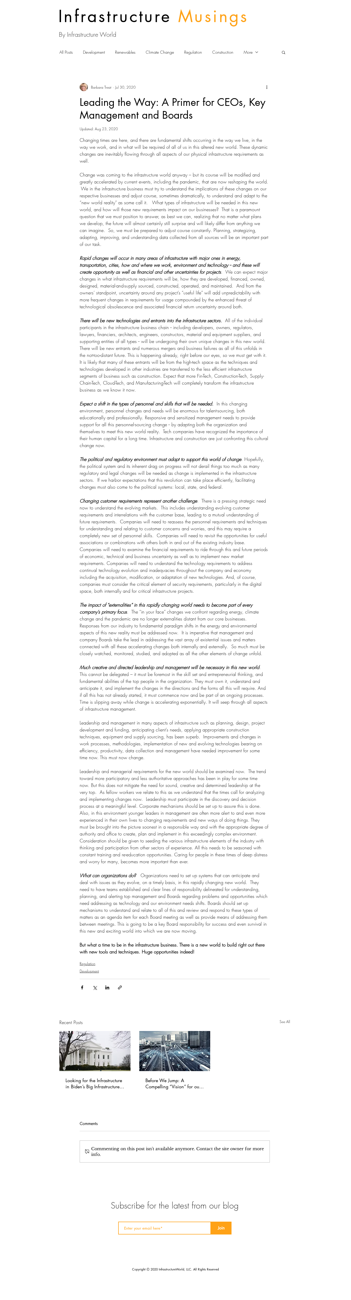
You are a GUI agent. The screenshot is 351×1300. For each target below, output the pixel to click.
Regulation (193, 52)
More (248, 52)
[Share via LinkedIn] (107, 987)
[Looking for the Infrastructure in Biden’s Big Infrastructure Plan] (95, 1051)
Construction (222, 52)
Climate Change (160, 52)
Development (94, 52)
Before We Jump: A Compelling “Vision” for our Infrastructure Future (173, 1083)
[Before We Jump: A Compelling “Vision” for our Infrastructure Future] (174, 1051)
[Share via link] (119, 987)
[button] (283, 52)
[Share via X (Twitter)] (94, 987)
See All (285, 1021)
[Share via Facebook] (82, 987)
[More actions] (267, 87)
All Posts (66, 52)
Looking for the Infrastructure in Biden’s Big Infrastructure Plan (94, 1083)
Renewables (125, 52)
